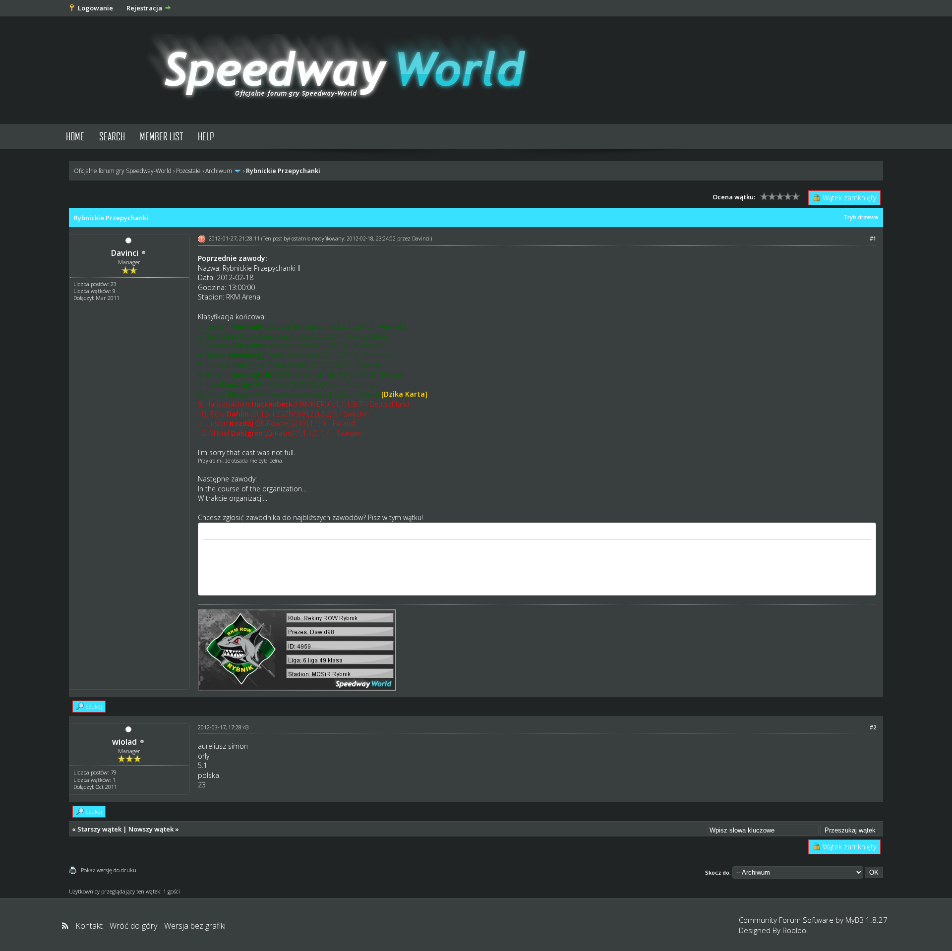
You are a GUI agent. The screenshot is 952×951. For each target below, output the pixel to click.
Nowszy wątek (151, 829)
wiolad (124, 741)
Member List (161, 136)
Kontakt (89, 926)
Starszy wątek (99, 829)
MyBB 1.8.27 (866, 920)
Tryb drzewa (860, 217)
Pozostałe (188, 171)
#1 (873, 238)
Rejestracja (144, 8)
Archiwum (218, 171)
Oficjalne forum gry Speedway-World (123, 171)
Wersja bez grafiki (195, 926)
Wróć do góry (133, 926)
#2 (873, 727)
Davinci (124, 252)
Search (112, 136)
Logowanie (95, 8)
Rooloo (794, 930)
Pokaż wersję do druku (108, 870)
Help (206, 136)
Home (75, 136)
